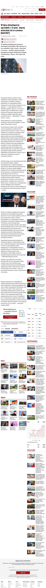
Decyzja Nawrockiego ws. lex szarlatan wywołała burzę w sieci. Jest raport (4, 391)
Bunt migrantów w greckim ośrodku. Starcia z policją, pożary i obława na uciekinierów (22, 407)
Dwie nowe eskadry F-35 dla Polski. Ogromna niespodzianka (13, 381)
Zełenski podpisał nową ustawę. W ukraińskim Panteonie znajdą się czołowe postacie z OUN (4, 418)
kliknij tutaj (28, 577)
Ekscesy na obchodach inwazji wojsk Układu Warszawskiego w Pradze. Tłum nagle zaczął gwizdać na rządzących (4, 428)
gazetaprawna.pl (38, 6)
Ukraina (2, 585)
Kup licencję (14, 324)
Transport (32, 581)
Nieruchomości (5, 17)
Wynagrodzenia (18, 585)
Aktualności (14, 17)
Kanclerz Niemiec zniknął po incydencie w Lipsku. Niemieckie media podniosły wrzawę (22, 418)
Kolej (31, 586)
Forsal (2, 22)
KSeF (9, 586)
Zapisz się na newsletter (9, 41)
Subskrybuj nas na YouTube (10, 39)
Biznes (9, 581)
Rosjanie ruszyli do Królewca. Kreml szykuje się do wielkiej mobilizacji (4, 407)
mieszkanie (7, 328)
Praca (17, 581)
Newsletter (32, 6)
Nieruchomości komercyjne (30, 17)
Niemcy (2, 586)
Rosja (2, 583)
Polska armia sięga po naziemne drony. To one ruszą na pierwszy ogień (13, 391)
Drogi (31, 585)
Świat (2, 581)
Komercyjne (25, 586)
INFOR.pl (13, 6)
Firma (9, 585)
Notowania (40, 581)
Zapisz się (23, 572)
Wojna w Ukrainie (30, 19)
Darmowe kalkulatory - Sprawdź (10, 317)
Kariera (17, 586)
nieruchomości (15, 328)
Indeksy (39, 583)
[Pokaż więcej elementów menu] (44, 14)
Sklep (44, 6)
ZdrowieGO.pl (27, 6)
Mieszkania (20, 17)
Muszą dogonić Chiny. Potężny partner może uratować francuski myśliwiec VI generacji (22, 428)
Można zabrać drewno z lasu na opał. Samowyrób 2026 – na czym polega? (4, 371)
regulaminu (23, 570)
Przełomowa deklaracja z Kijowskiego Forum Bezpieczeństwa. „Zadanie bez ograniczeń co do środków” (13, 428)
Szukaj (43, 9)
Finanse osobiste (14, 19)
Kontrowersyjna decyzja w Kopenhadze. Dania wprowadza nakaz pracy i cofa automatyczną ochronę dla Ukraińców (13, 418)
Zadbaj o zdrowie (39, 19)
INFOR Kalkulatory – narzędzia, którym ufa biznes (10, 311)
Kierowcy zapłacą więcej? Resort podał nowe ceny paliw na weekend (22, 381)
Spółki (39, 585)
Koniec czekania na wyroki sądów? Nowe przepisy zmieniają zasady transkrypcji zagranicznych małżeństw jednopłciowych (22, 391)
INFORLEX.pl (22, 6)
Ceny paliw (22, 19)
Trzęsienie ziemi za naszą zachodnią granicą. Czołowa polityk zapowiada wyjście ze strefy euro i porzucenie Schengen (13, 407)
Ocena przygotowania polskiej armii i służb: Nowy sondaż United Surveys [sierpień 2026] (13, 371)
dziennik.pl (17, 6)
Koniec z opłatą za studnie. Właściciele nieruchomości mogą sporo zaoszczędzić (4, 381)
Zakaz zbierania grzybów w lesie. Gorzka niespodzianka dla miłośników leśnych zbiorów (22, 371)
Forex (39, 586)
